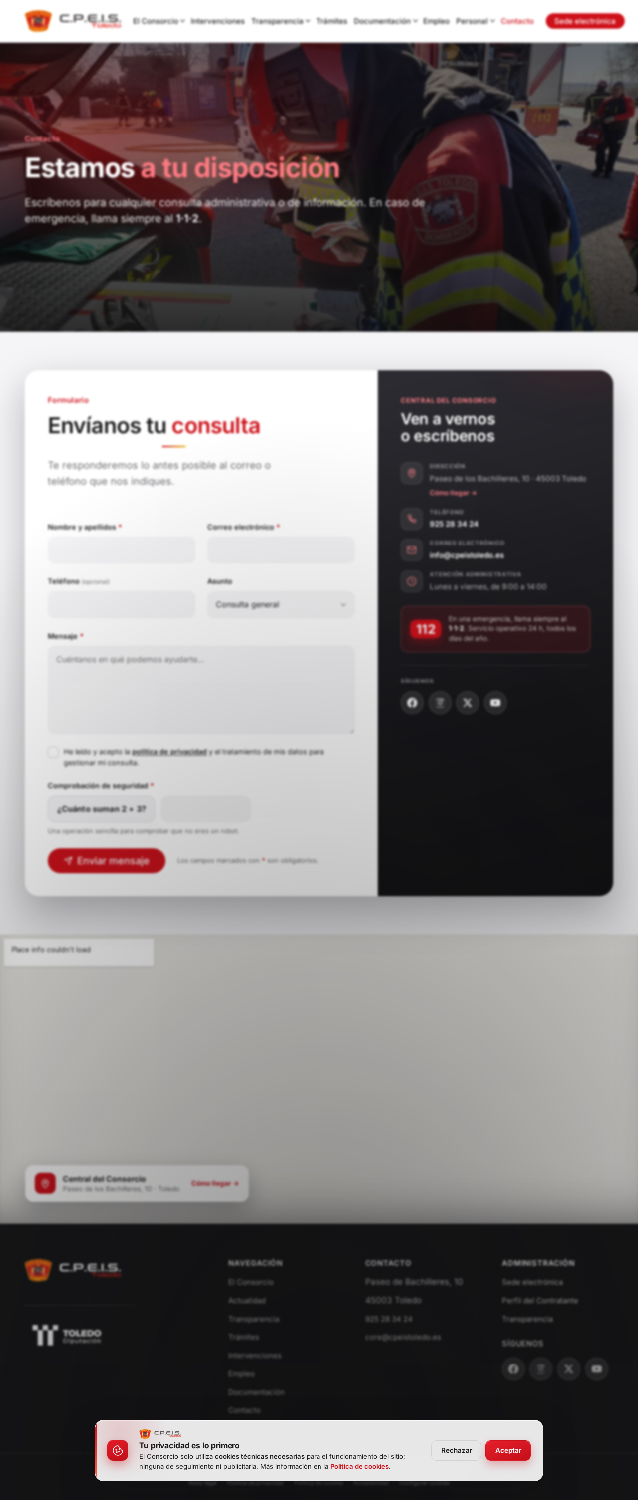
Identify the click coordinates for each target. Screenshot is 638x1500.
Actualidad (247, 1300)
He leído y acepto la (97, 751)
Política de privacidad (255, 1482)
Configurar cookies (424, 1482)
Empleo (436, 21)
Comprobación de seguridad (101, 785)
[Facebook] (412, 702)
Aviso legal (202, 1482)
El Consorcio (155, 21)
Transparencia (277, 21)
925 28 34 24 (454, 524)
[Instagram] (440, 702)
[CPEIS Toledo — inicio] (73, 21)
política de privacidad (169, 751)
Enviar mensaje (113, 861)
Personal (472, 21)
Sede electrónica (585, 21)
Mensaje (66, 636)
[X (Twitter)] (467, 702)
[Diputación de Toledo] (114, 1335)
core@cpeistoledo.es (403, 1337)
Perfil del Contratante (540, 1300)
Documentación (382, 21)
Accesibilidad (371, 1482)
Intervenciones (218, 21)
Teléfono (79, 581)
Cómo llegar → (453, 493)
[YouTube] (495, 702)
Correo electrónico (243, 526)
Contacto (517, 21)
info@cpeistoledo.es (467, 555)
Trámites (331, 21)
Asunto (219, 581)
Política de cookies (318, 1482)
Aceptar (508, 1450)
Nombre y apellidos (85, 526)
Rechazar (456, 1450)
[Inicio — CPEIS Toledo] (73, 1286)
